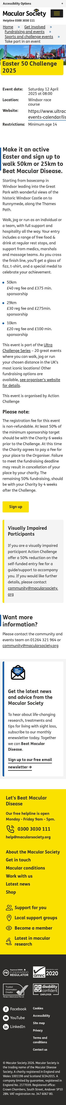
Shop (11, 892)
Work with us (19, 876)
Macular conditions (25, 868)
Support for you (30, 907)
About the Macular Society (33, 852)
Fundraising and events (25, 31)
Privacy (38, 1030)
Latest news (18, 884)
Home (8, 27)
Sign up (15, 507)
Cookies (38, 1008)
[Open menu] (57, 13)
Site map (39, 1023)
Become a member (33, 928)
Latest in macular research (32, 941)
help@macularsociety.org (28, 837)
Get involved (34, 27)
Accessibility (41, 1015)
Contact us (40, 1049)
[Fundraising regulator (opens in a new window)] (18, 971)
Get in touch (18, 860)
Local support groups (36, 918)
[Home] (24, 16)
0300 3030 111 (25, 20)
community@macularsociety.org (30, 645)
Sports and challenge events (29, 36)
